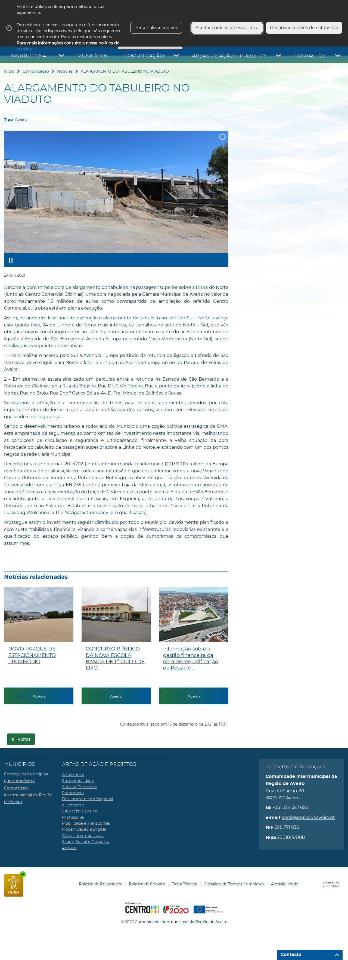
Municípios (92, 56)
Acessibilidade (284, 884)
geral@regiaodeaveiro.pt (308, 817)
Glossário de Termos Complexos (234, 884)
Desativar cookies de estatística (304, 27)
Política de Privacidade (100, 884)
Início (9, 71)
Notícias (65, 71)
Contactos (309, 56)
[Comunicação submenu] (176, 56)
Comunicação (144, 56)
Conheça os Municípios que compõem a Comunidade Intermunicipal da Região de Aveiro (28, 788)
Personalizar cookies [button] (156, 27)
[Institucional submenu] (62, 56)
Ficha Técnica (184, 884)
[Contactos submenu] (338, 56)
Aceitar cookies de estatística (227, 27)
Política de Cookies (147, 884)
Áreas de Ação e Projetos (229, 56)
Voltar (24, 739)
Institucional (30, 56)
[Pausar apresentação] (11, 260)
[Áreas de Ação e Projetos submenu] (279, 56)
